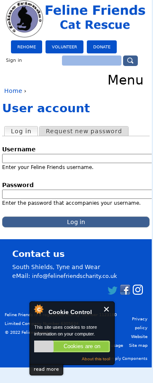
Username (21, 149)
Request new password (84, 131)
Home (13, 90)
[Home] (76, 19)
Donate (101, 47)
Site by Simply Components (120, 359)
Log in (24, 131)
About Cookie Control (38, 309)
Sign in (14, 60)
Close (107, 309)
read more (46, 369)
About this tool (96, 359)
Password (20, 185)
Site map (138, 345)
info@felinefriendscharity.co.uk (74, 276)
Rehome (26, 47)
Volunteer (64, 47)
